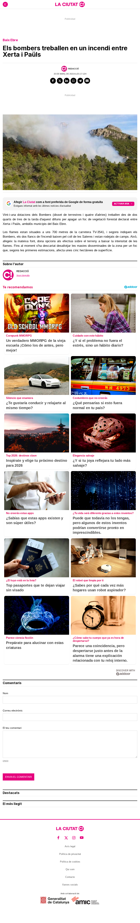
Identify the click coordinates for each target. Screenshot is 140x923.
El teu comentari (12, 727)
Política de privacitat (70, 854)
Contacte (70, 877)
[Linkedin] (67, 81)
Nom (5, 693)
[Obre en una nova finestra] (54, 900)
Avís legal (70, 846)
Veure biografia (23, 275)
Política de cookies (70, 861)
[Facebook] (53, 81)
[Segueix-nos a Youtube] (81, 837)
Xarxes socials (70, 884)
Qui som (70, 869)
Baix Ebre (10, 40)
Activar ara (121, 203)
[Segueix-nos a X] (66, 837)
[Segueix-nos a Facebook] (58, 837)
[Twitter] (60, 81)
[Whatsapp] (73, 81)
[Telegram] (80, 81)
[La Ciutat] (70, 4)
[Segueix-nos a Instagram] (73, 837)
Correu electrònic (13, 710)
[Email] (87, 81)
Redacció (73, 69)
